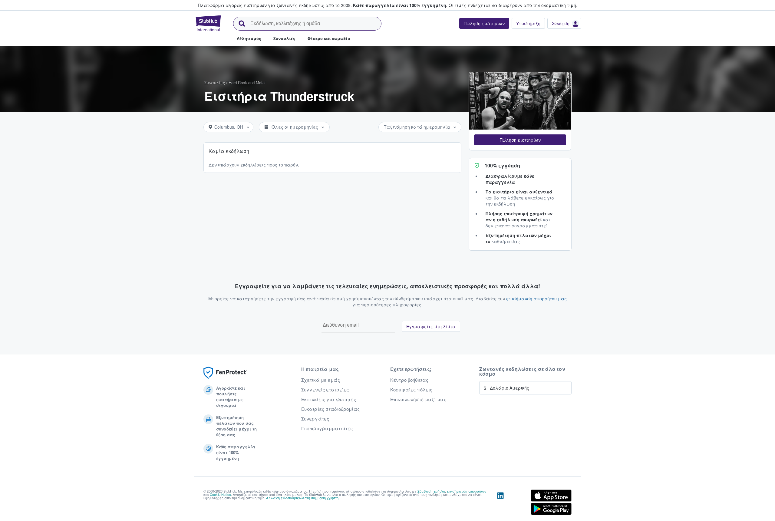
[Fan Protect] (225, 373)
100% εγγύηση (502, 165)
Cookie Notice (220, 494)
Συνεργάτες (315, 418)
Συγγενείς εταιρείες (325, 389)
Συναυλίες (214, 82)
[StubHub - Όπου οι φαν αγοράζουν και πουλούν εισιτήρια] (208, 23)
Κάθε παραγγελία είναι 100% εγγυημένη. (400, 5)
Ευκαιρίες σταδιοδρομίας (330, 409)
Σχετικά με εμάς (320, 380)
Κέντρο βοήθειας (409, 380)
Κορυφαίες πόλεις (411, 389)
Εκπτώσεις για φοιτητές (328, 399)
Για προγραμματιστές (327, 428)
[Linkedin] (500, 503)
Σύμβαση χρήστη (431, 491)
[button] (520, 139)
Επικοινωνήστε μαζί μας (418, 399)
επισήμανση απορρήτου (466, 491)
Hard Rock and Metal (247, 82)
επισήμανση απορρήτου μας (536, 298)
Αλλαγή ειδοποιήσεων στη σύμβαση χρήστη (302, 497)
